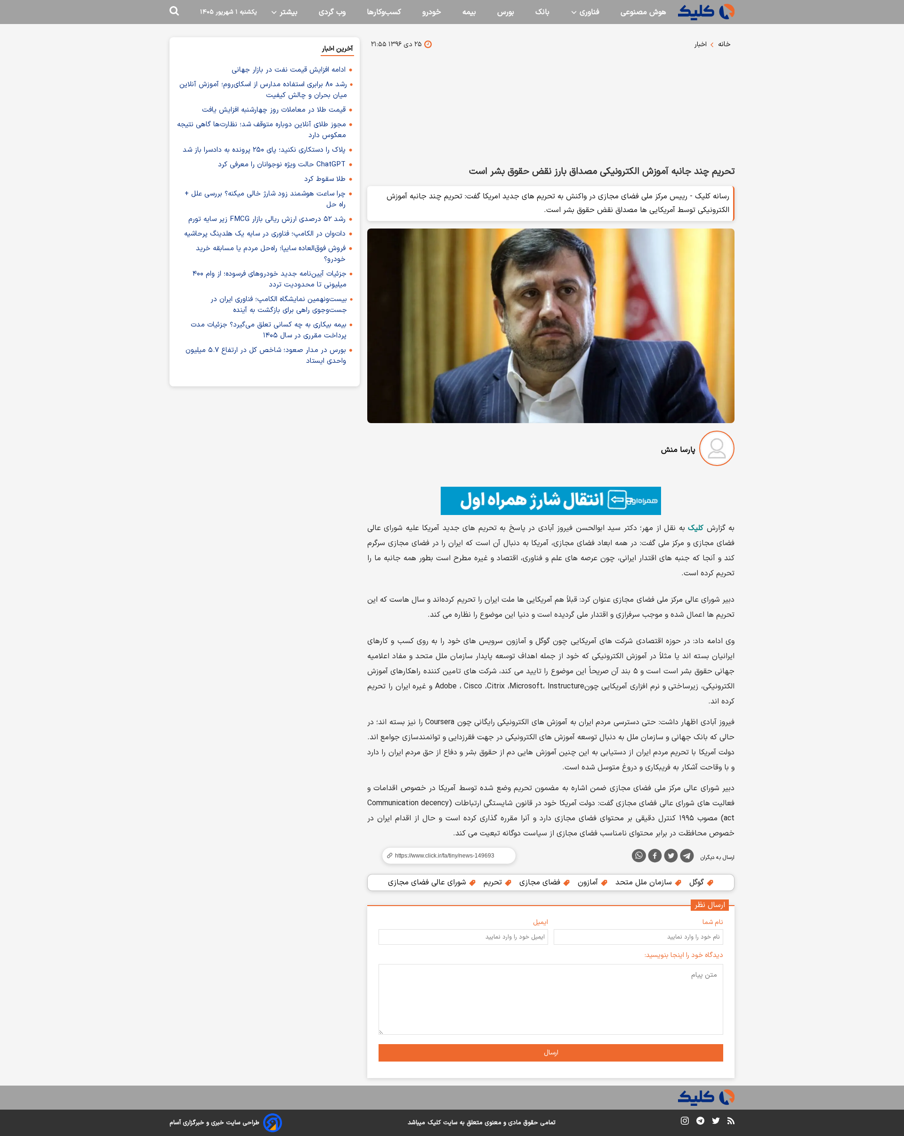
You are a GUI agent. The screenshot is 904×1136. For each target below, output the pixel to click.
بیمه (469, 12)
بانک (542, 12)
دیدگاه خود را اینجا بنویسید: (684, 955)
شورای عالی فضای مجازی (428, 882)
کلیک (434, 1123)
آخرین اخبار (337, 49)
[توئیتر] (671, 857)
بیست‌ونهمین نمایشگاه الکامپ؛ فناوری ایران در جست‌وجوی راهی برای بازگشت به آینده (278, 305)
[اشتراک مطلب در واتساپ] (639, 855)
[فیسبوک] (655, 857)
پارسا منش (678, 450)
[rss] (730, 1122)
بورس (505, 12)
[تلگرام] (687, 857)
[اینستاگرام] (685, 1122)
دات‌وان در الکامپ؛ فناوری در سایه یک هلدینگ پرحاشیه (265, 234)
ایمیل (540, 922)
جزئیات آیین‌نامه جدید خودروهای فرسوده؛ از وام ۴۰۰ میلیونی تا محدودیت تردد (270, 279)
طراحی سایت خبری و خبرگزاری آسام (214, 1123)
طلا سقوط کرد (325, 179)
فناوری (588, 12)
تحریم (494, 882)
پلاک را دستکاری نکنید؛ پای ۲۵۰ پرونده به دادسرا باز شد (264, 150)
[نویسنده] (716, 450)
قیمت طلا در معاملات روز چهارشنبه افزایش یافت (274, 110)
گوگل (697, 882)
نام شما (712, 922)
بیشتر (287, 12)
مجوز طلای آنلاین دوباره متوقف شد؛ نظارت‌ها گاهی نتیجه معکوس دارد (261, 130)
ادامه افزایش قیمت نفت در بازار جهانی (289, 70)
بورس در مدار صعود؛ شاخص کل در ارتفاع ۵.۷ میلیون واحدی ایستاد (266, 356)
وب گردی (332, 12)
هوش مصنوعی (643, 12)
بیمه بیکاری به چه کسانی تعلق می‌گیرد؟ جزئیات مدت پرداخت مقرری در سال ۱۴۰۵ (269, 330)
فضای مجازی (541, 882)
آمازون (589, 882)
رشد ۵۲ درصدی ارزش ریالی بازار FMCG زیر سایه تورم (267, 219)
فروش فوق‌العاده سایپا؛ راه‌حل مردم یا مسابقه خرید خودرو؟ (271, 254)
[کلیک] (706, 12)
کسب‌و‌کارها (384, 12)
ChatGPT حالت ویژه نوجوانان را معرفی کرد (282, 164)
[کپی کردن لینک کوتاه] (445, 856)
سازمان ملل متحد (644, 882)
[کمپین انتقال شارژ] (550, 501)
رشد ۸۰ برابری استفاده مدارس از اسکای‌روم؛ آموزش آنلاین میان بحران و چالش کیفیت (263, 90)
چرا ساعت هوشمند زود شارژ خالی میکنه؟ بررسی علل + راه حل (265, 199)
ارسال (551, 1053)
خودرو (431, 12)
